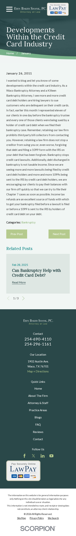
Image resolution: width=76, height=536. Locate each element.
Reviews (38, 432)
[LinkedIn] (42, 456)
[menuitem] (21, 518)
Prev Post (17, 234)
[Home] (30, 9)
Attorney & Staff (38, 403)
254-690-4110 (38, 339)
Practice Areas (38, 410)
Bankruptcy (28, 222)
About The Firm (38, 395)
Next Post (59, 234)
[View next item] (23, 298)
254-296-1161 (38, 344)
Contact (38, 439)
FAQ (38, 424)
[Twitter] (33, 456)
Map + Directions (38, 371)
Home (38, 388)
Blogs (38, 417)
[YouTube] (51, 456)
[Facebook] (24, 456)
